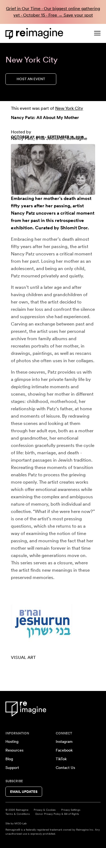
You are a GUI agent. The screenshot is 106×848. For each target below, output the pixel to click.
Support (12, 767)
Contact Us (65, 767)
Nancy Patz (23, 213)
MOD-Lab (20, 823)
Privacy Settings (70, 809)
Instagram (64, 741)
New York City (69, 108)
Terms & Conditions (17, 813)
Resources (14, 750)
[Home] (35, 33)
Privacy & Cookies (45, 809)
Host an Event (31, 79)
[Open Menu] (97, 33)
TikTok (61, 759)
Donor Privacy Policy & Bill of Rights (57, 813)
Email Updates (24, 792)
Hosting (11, 741)
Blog (9, 759)
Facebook (64, 750)
